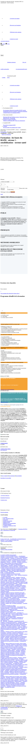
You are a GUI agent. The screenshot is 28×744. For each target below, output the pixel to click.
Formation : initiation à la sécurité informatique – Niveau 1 (13, 587)
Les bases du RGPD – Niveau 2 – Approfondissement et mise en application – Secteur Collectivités (14, 581)
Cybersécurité (12, 118)
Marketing (5, 117)
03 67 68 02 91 (5, 449)
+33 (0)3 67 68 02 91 (5, 495)
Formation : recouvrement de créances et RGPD (11, 599)
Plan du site (5, 526)
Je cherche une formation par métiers (8, 605)
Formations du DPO (5, 610)
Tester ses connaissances (20, 120)
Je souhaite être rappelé (9, 572)
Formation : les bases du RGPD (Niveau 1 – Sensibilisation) (13, 556)
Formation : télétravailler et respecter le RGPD (11, 625)
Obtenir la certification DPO (9, 120)
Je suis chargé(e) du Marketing (17, 608)
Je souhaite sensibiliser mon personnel (8, 554)
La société (5, 517)
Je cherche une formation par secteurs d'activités (10, 573)
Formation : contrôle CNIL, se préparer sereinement (11, 603)
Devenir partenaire (4, 512)
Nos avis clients (6, 127)
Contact (19, 127)
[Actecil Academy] (4, 10)
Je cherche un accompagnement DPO (8, 606)
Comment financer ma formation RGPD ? (11, 112)
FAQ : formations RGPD (8, 518)
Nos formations (6, 110)
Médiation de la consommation (9, 523)
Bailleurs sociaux (15, 117)
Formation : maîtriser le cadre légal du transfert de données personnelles (14, 582)
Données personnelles (7, 521)
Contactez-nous (4, 500)
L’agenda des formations (22, 111)
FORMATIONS (4, 443)
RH (8, 117)
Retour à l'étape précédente (6, 541)
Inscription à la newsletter (6, 478)
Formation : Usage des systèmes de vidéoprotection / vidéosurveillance (13, 578)
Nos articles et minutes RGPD (9, 125)
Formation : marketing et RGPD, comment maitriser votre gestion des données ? (14, 562)
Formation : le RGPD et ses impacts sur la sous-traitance (14, 584)
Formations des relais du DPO (7, 611)
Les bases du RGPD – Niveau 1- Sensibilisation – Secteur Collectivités (13, 579)
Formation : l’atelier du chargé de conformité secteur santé (13, 592)
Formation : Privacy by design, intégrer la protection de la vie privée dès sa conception (14, 567)
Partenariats (5, 519)
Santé (10, 117)
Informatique (11, 621)
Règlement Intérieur (7, 524)
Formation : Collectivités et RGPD (8, 577)
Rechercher (3, 548)
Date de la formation (3, 189)
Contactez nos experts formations (7, 389)
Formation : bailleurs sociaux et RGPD (13, 586)
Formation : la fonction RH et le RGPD (9, 622)
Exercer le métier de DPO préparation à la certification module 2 (12, 616)
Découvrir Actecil (4, 402)
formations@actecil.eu (5, 497)
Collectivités (21, 117)
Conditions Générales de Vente (9, 525)
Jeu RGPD (14, 111)
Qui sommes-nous (13, 127)
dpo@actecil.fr (4, 708)
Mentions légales (6, 522)
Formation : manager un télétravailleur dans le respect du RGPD (13, 658)
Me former (13, 192)
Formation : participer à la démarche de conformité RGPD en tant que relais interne (13, 566)
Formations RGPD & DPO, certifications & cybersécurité (14, 530)
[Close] (2, 533)
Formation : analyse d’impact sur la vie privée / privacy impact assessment (13, 588)
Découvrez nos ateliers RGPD (16, 110)
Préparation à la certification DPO (17, 610)
